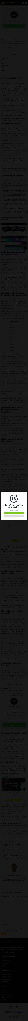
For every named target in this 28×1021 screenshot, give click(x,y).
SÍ (14, 513)
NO (14, 516)
